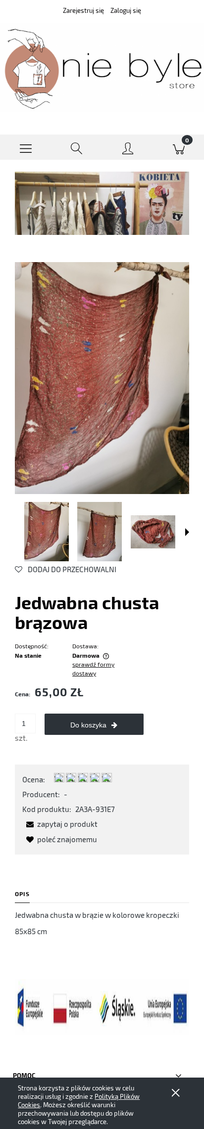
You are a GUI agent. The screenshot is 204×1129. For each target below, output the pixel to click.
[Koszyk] (178, 147)
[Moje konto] (127, 149)
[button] (25, 147)
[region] (102, 203)
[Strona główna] (102, 68)
